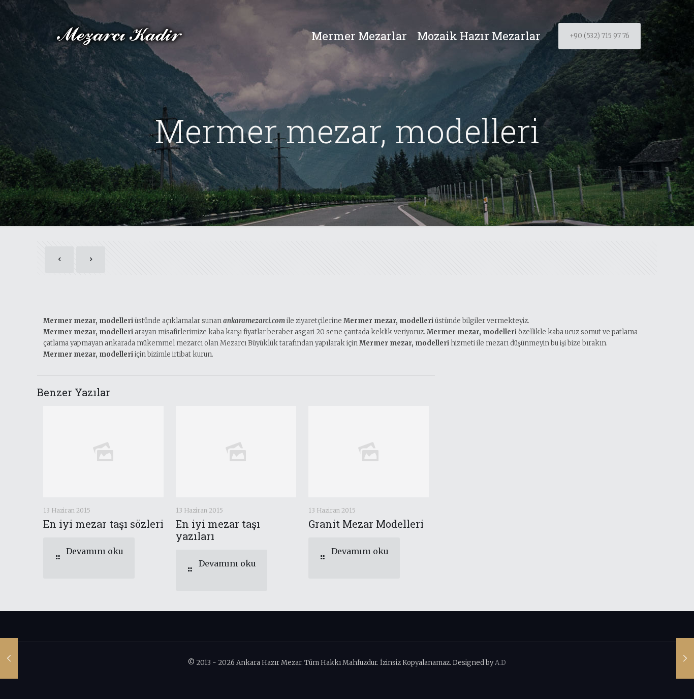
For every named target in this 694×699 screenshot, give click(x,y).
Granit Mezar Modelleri (366, 523)
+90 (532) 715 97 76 (599, 35)
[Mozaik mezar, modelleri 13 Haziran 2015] (685, 658)
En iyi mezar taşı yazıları (218, 530)
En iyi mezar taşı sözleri (103, 523)
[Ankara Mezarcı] (119, 36)
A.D (500, 662)
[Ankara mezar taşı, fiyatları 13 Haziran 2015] (9, 658)
